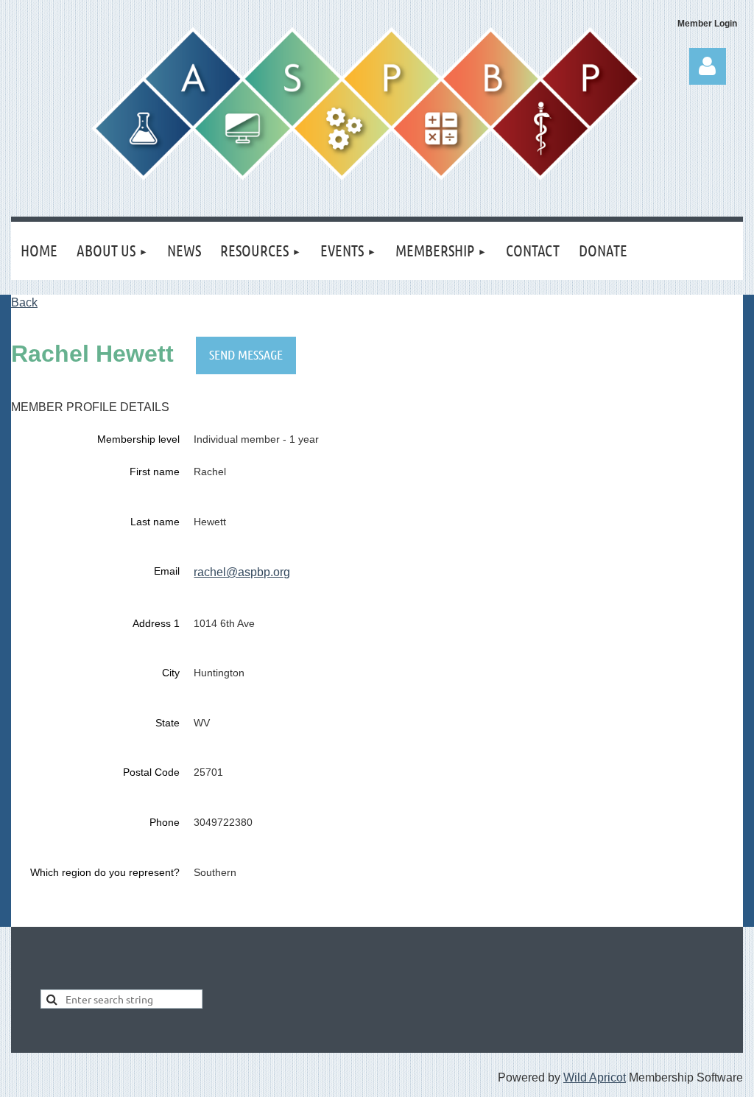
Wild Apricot (594, 1077)
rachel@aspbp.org (242, 572)
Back (24, 302)
